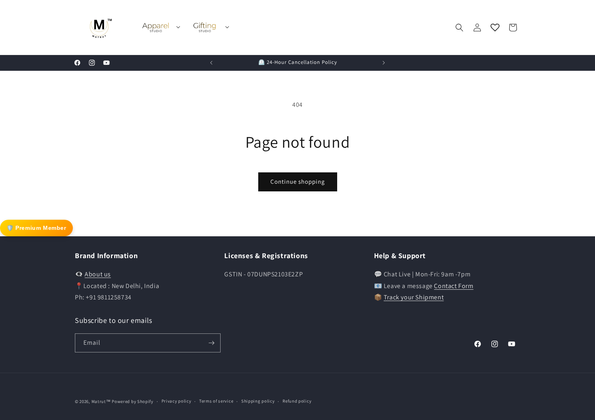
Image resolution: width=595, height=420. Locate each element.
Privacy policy (176, 401)
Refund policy (297, 401)
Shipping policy (258, 401)
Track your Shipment (414, 297)
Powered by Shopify (132, 401)
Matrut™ (101, 401)
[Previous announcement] (211, 62)
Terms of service (216, 401)
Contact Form (453, 286)
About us (98, 274)
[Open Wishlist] (495, 27)
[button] (459, 27)
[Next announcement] (384, 62)
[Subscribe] (211, 342)
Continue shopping (297, 181)
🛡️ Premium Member (36, 228)
